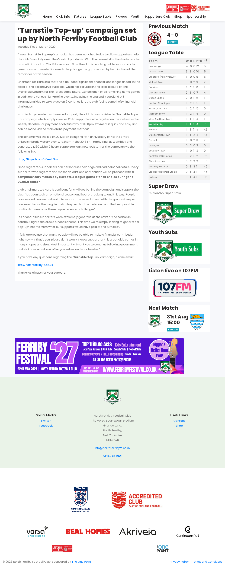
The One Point (81, 562)
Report (172, 41)
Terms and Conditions (207, 562)
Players (121, 16)
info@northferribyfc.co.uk (35, 265)
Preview (173, 329)
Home (47, 16)
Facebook (46, 426)
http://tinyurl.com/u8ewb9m (38, 159)
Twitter (46, 421)
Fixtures (80, 16)
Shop (178, 16)
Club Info (63, 16)
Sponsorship (196, 16)
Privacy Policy (179, 562)
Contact (179, 421)
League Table (100, 16)
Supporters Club (157, 16)
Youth (135, 16)
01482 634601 (112, 456)
